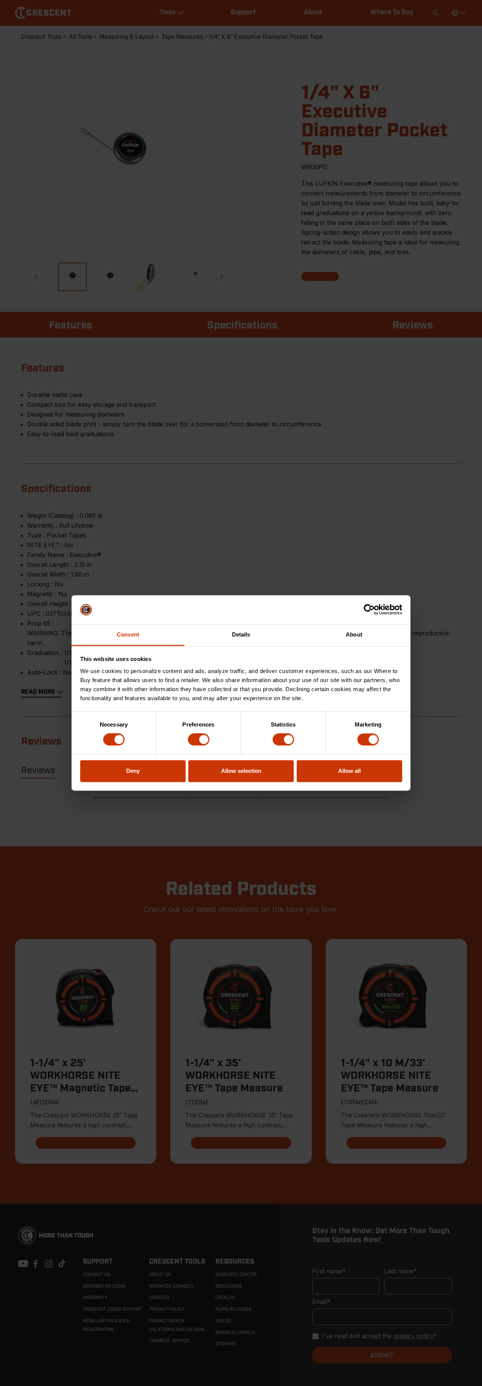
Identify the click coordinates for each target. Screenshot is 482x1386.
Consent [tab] (128, 634)
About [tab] (354, 634)
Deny (133, 771)
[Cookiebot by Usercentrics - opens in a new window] (369, 609)
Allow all (349, 771)
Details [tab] (241, 634)
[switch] (198, 740)
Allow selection (241, 771)
